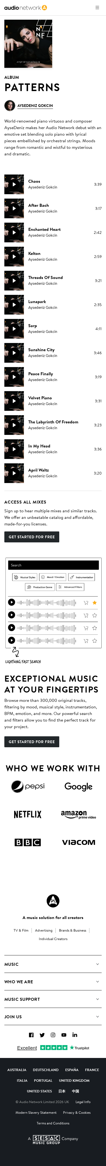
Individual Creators (53, 938)
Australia (16, 1069)
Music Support (22, 999)
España (72, 1069)
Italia (22, 1080)
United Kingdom (74, 1080)
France (92, 1069)
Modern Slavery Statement (36, 1112)
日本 (62, 1091)
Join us (13, 1017)
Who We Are (18, 982)
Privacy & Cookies (77, 1112)
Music (11, 964)
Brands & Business (72, 930)
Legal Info (83, 1101)
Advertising (43, 930)
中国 (75, 1091)
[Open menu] (97, 7)
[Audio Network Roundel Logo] (53, 901)
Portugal (43, 1080)
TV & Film (21, 930)
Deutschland (46, 1069)
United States (39, 1091)
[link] (25, 7)
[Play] (14, 184)
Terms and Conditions (53, 1123)
